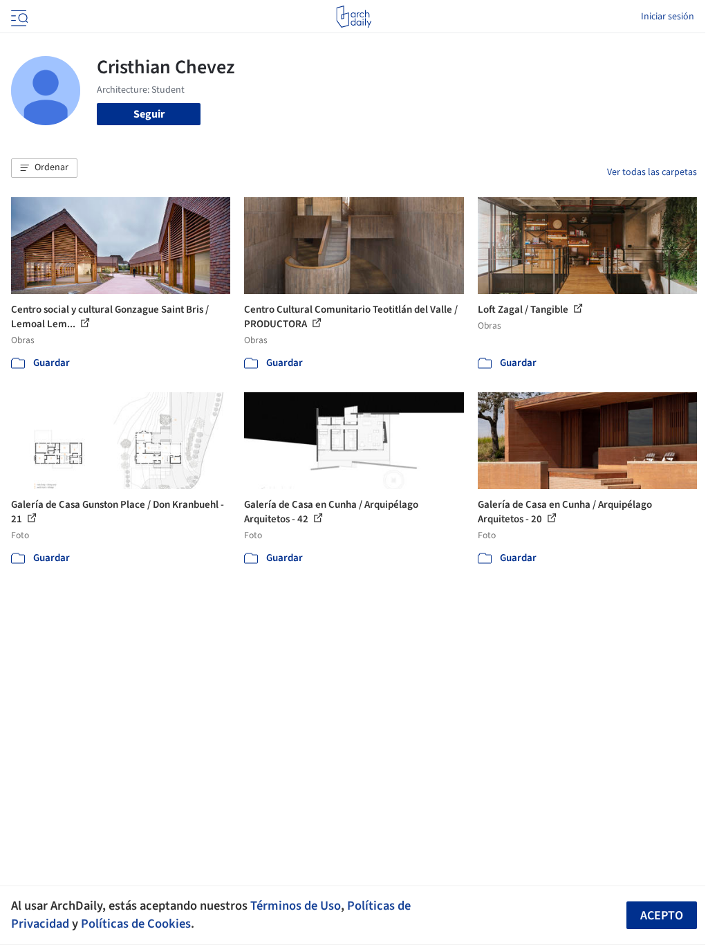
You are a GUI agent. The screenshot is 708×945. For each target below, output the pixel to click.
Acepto (661, 915)
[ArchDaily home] (353, 17)
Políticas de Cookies (136, 924)
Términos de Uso (295, 906)
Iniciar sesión (667, 16)
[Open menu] (18, 16)
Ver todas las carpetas (652, 172)
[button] (44, 168)
